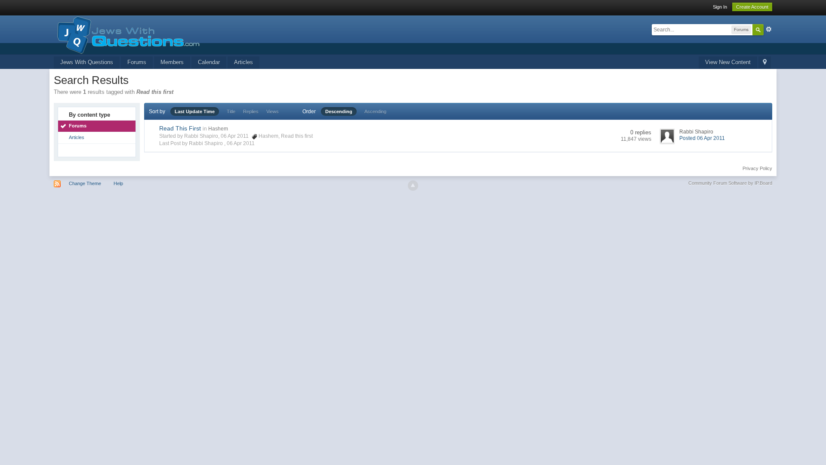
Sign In (720, 6)
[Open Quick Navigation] (764, 62)
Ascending (375, 111)
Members (172, 62)
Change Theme (85, 183)
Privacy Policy (757, 168)
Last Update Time (195, 111)
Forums (136, 62)
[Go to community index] (127, 34)
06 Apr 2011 (241, 143)
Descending (338, 111)
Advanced (768, 29)
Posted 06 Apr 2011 (702, 138)
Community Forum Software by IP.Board (730, 183)
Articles (243, 62)
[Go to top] (413, 185)
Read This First (180, 128)
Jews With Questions (86, 62)
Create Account (752, 6)
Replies (251, 111)
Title (231, 111)
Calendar (209, 62)
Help (118, 183)
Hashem (218, 129)
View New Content (728, 62)
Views (272, 111)
